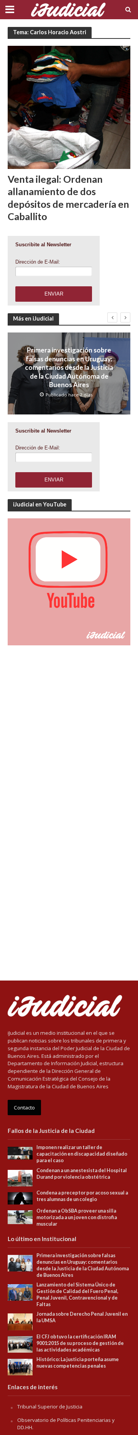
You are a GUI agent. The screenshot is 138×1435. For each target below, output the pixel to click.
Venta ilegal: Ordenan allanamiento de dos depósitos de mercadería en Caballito (68, 197)
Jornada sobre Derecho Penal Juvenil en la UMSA (82, 1317)
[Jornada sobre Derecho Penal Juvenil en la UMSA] (20, 1321)
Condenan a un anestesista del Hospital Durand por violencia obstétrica (81, 1174)
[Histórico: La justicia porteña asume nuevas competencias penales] (20, 1366)
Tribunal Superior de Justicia (49, 1406)
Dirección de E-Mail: (37, 262)
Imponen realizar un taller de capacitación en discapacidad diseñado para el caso (81, 1153)
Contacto (24, 1107)
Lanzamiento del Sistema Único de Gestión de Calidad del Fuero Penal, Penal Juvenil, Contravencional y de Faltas (77, 1294)
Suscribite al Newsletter (43, 244)
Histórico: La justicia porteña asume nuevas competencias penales (77, 1362)
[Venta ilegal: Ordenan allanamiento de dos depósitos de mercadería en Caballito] (69, 106)
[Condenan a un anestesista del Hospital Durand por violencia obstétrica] (20, 1177)
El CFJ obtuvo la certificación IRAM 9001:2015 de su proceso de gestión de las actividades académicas (80, 1343)
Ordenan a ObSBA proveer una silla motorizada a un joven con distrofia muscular (76, 1217)
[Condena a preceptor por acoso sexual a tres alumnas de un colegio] (20, 1197)
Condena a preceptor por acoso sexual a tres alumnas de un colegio (82, 1196)
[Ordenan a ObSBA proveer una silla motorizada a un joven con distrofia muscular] (20, 1216)
